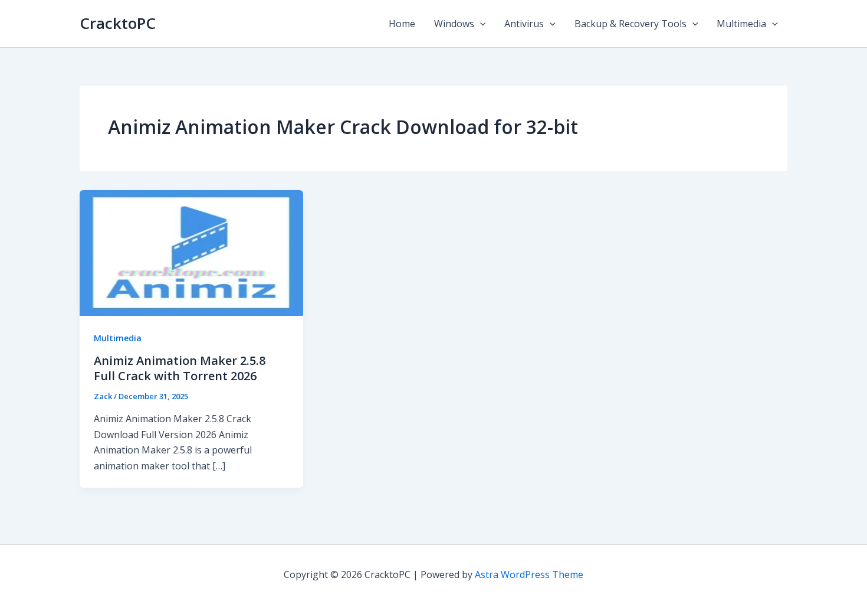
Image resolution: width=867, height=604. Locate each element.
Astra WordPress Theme (529, 574)
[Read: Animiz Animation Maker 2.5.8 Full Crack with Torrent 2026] (191, 252)
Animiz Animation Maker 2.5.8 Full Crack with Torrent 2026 (179, 368)
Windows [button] (454, 23)
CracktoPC (118, 23)
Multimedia (118, 338)
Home (402, 23)
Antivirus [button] (524, 23)
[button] (480, 23)
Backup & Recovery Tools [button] (630, 23)
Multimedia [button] (741, 23)
